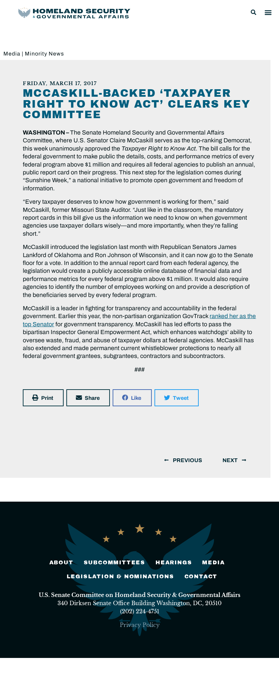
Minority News (44, 54)
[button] (253, 12)
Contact (201, 576)
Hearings (173, 562)
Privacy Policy (140, 625)
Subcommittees (114, 562)
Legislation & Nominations (120, 576)
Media (11, 54)
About (61, 562)
